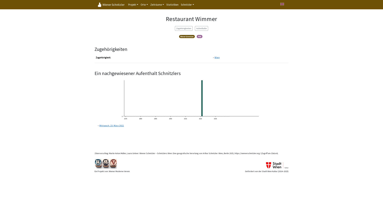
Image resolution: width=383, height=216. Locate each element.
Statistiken (172, 4)
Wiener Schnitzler (113, 4)
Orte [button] (143, 4)
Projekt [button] (132, 4)
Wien (217, 57)
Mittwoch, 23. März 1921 (111, 125)
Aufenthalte (201, 28)
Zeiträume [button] (156, 4)
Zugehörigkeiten (183, 28)
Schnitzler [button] (186, 4)
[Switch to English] (282, 4)
